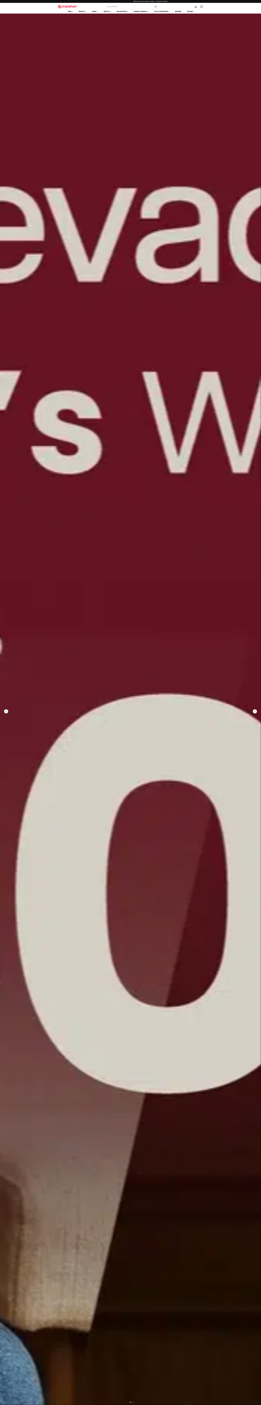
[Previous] (6, 711)
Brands (178, 11)
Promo (190, 11)
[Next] (255, 711)
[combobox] (132, 7)
